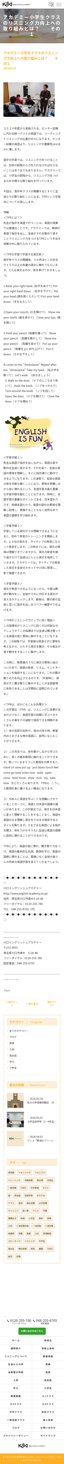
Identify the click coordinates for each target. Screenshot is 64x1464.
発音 (33, 1248)
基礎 (41, 1248)
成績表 (11, 1233)
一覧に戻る (32, 1003)
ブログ (6, 990)
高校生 (11, 1248)
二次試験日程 (22, 1225)
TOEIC (50, 1248)
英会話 (13, 1055)
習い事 (26, 1210)
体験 (20, 1233)
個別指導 (22, 1248)
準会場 (40, 1180)
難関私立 (12, 1218)
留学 (10, 1256)
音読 (20, 1203)
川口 (37, 1233)
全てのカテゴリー (19, 1030)
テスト (46, 1187)
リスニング (30, 1241)
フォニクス (40, 1172)
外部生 (50, 1180)
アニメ (36, 1210)
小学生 (13, 1067)
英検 (11, 1043)
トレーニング (14, 1180)
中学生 (42, 1241)
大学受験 (43, 1203)
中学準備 (35, 1187)
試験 (18, 1256)
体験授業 (29, 1180)
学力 (11, 1061)
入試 (11, 1049)
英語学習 (29, 1195)
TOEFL (23, 1187)
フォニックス (24, 1172)
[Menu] (59, 4)
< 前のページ (12, 1003)
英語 (22, 1218)
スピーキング (14, 1241)
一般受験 (12, 1187)
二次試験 (49, 1225)
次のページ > (52, 1003)
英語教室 (47, 1233)
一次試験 (37, 1225)
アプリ (11, 1203)
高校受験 (31, 1203)
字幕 (45, 1210)
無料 (41, 1218)
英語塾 (11, 1172)
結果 (29, 1233)
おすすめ (41, 1195)
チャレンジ (13, 1210)
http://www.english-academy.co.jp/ (25, 893)
